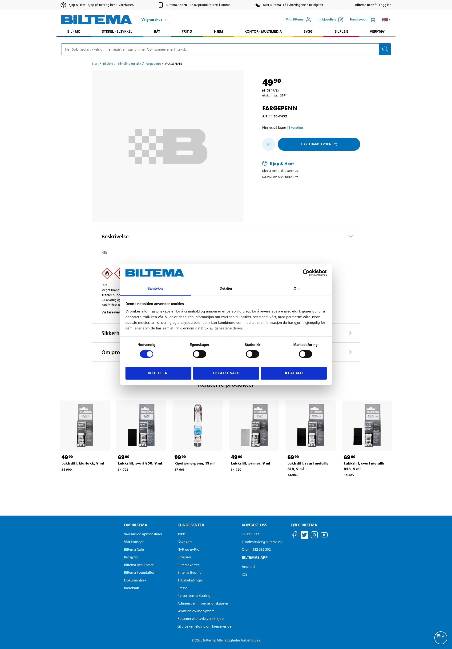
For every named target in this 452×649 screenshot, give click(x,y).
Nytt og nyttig (188, 549)
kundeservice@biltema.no (262, 541)
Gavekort (185, 541)
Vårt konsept (134, 541)
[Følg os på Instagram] (314, 535)
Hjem (218, 31)
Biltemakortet (188, 564)
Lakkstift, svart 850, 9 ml (140, 463)
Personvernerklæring (194, 595)
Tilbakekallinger (190, 580)
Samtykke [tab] (155, 288)
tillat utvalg (226, 373)
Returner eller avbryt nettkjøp (201, 618)
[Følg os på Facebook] (294, 535)
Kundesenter (191, 525)
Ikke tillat (158, 373)
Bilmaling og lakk (129, 63)
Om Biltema (135, 525)
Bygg (308, 31)
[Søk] (385, 49)
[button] (386, 19)
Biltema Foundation (139, 572)
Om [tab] (296, 288)
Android (248, 566)
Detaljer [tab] (226, 288)
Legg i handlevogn (316, 144)
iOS (244, 574)
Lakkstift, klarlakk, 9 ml (82, 463)
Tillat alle (294, 373)
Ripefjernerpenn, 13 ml (194, 463)
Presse (182, 587)
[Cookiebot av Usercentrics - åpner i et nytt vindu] (306, 272)
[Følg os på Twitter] (304, 535)
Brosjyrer (131, 557)
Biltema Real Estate (139, 564)
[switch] (199, 354)
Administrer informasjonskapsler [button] (203, 603)
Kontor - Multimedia (263, 31)
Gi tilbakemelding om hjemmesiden (206, 626)
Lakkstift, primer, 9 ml (250, 463)
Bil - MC (73, 31)
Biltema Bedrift (189, 572)
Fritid (187, 31)
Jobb (181, 534)
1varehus (295, 127)
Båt (157, 31)
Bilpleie (341, 31)
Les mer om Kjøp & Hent (278, 176)
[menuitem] (73, 32)
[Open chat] (441, 638)
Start (95, 63)
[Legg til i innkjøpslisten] (268, 144)
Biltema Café (134, 549)
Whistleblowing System (196, 611)
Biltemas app (255, 557)
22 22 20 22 (250, 534)
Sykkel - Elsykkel (117, 31)
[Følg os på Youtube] (324, 537)
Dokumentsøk (135, 580)
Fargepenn (153, 63)
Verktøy (377, 31)
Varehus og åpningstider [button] (143, 534)
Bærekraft (131, 587)
